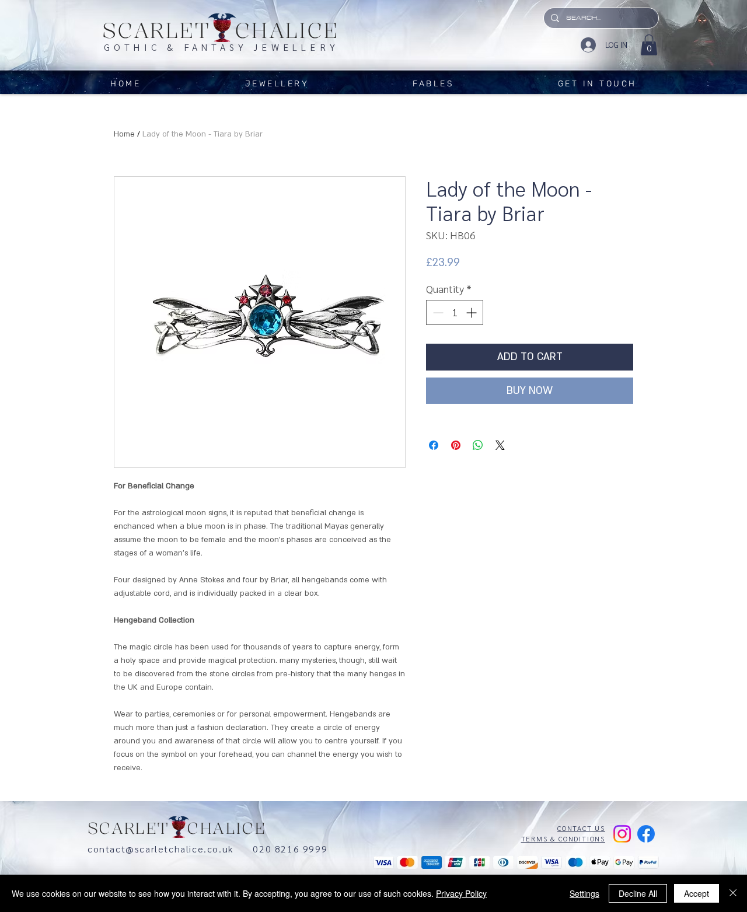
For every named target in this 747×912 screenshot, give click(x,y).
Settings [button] (584, 893)
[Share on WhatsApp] (478, 445)
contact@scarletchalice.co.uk (170, 849)
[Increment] (472, 312)
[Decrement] (437, 312)
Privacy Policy (461, 893)
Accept (696, 893)
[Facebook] (646, 833)
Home (124, 134)
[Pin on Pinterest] (456, 445)
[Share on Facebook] (434, 445)
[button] (649, 44)
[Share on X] (500, 445)
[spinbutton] (454, 312)
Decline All (638, 893)
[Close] (733, 893)
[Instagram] (622, 833)
